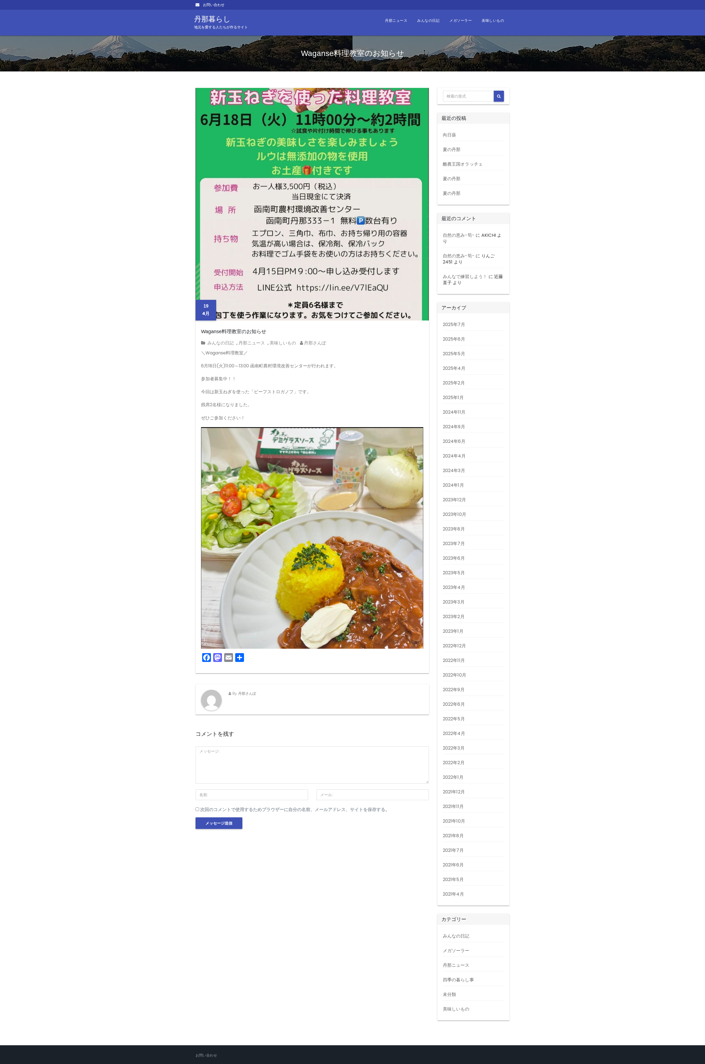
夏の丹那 (452, 149)
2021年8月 (453, 836)
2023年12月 (454, 500)
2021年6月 (453, 865)
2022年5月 (454, 719)
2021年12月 (454, 792)
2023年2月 (454, 616)
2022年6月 (454, 704)
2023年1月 (453, 631)
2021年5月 (453, 879)
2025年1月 (453, 397)
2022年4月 (454, 733)
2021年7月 (453, 850)
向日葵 (449, 135)
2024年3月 (454, 470)
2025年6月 (454, 339)
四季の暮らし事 (458, 980)
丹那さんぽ (314, 343)
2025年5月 (454, 354)
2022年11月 (454, 660)
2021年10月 (454, 821)
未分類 (449, 994)
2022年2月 (454, 762)
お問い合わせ (213, 4)
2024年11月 (454, 412)
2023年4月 (454, 587)
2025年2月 (454, 383)
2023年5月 (454, 573)
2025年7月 (454, 324)
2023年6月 (454, 558)
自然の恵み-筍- (459, 235)
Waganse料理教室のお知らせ (233, 331)
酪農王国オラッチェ (463, 164)
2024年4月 (454, 456)
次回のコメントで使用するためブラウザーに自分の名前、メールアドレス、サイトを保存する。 (295, 809)
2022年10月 (455, 675)
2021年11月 (453, 806)
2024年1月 (453, 485)
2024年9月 (454, 427)
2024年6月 (454, 441)
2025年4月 (454, 368)
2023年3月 (454, 602)
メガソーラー (460, 20)
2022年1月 (453, 777)
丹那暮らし (221, 22)
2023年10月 (455, 514)
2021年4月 (453, 894)
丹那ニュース (396, 20)
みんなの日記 (428, 20)
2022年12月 (454, 646)
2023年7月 (454, 543)
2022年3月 (454, 748)
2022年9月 (454, 689)
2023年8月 (454, 529)
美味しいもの (493, 20)
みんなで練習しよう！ (465, 276)
